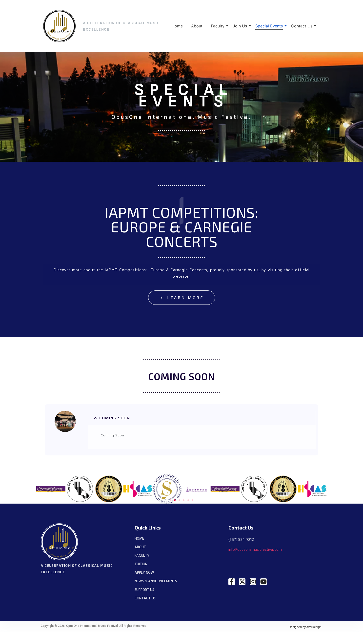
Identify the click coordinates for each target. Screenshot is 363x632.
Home (177, 25)
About (196, 25)
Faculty (217, 25)
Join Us (240, 25)
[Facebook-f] (231, 581)
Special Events (269, 25)
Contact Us (301, 25)
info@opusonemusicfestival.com (255, 549)
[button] (202, 418)
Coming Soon (114, 417)
